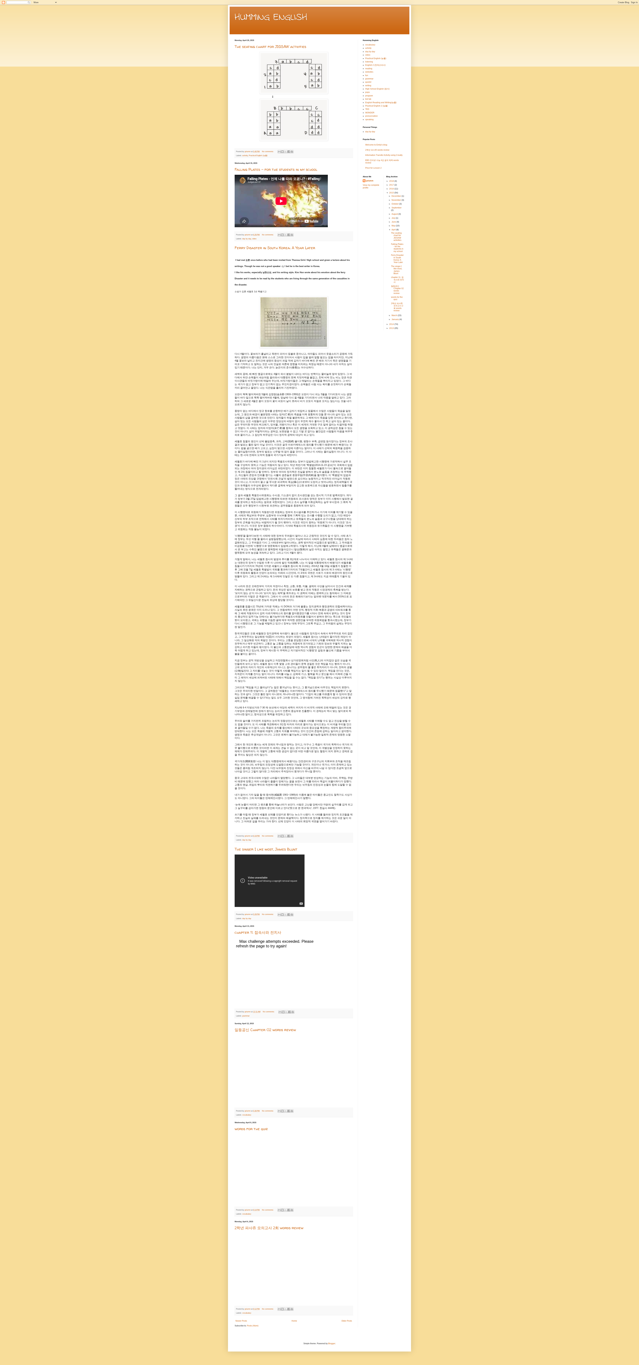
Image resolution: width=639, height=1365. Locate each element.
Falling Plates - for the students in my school (276, 169)
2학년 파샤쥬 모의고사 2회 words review (269, 1227)
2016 (391, 189)
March (395, 315)
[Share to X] (285, 151)
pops (367, 92)
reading (368, 68)
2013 (391, 328)
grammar (246, 1016)
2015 (391, 193)
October (395, 204)
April (394, 230)
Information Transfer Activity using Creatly (384, 155)
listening (369, 62)
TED (367, 109)
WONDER (369, 113)
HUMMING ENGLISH (271, 17)
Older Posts (346, 1321)
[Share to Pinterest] (292, 151)
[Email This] (279, 151)
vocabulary (246, 1115)
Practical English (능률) (258, 155)
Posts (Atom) (252, 1326)
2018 (391, 181)
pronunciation (371, 116)
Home (294, 1321)
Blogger (331, 1343)
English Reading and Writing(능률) (381, 102)
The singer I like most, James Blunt (266, 849)
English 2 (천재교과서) (375, 65)
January (395, 319)
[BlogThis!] (282, 151)
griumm (369, 181)
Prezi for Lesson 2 (373, 168)
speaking (369, 119)
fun (366, 75)
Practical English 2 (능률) (376, 106)
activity (245, 155)
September (397, 208)
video (254, 239)
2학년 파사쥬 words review (377, 150)
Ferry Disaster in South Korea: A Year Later (275, 247)
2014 (391, 324)
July (394, 218)
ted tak (368, 99)
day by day (246, 239)
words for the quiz (251, 1128)
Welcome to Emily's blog (376, 145)
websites (369, 72)
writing (368, 85)
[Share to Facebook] (288, 151)
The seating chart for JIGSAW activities (270, 46)
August (395, 214)
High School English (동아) (377, 89)
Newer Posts (241, 1321)
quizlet (368, 82)
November (397, 200)
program (369, 96)
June (394, 222)
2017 (391, 185)
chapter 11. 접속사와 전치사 (258, 932)
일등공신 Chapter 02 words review (265, 1029)
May (394, 226)
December (397, 196)
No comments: (268, 151)
